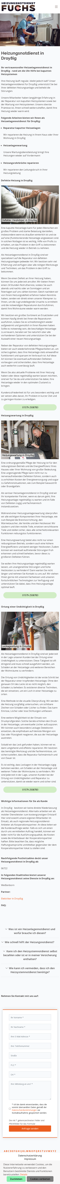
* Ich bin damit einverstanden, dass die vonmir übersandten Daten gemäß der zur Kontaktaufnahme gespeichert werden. (29, 1108)
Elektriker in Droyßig (12, 898)
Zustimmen (16, 1179)
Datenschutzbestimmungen (24, 1110)
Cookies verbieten (40, 1179)
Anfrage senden (30, 1128)
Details (23, 1174)
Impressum (30, 1159)
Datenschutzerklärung (30, 1155)
